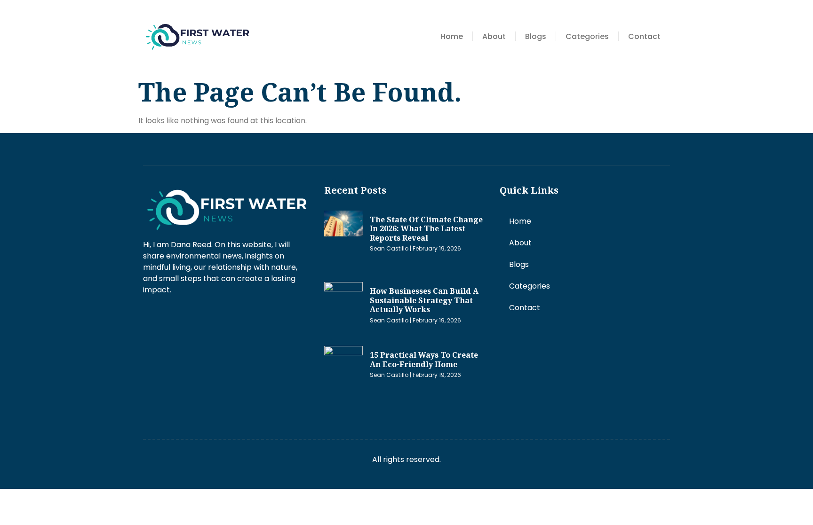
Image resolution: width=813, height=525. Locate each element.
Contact (644, 36)
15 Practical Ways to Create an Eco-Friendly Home (424, 359)
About (494, 36)
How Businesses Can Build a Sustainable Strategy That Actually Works (424, 300)
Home (451, 36)
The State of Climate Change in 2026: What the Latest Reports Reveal (426, 228)
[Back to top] (792, 504)
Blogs (535, 36)
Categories (587, 36)
